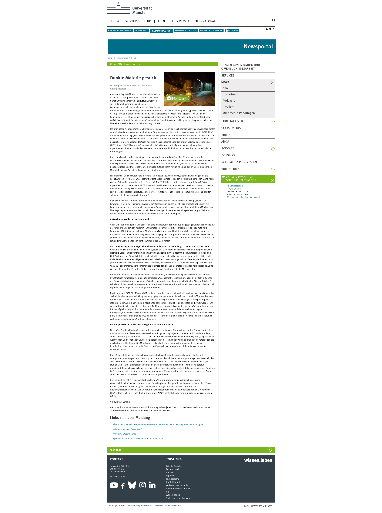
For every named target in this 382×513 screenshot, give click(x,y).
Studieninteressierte (119, 31)
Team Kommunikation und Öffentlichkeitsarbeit (240, 67)
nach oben (115, 450)
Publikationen (232, 121)
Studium (113, 21)
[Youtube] (114, 486)
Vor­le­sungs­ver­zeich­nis (177, 485)
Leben (161, 21)
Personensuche (173, 469)
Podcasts (228, 100)
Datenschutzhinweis (151, 506)
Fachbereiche (172, 479)
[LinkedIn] (152, 486)
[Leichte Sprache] (266, 29)
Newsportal (258, 47)
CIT (167, 492)
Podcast (227, 148)
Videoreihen (230, 169)
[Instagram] (142, 486)
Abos (225, 141)
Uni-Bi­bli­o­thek (173, 482)
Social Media (231, 128)
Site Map (120, 506)
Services (227, 75)
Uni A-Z (169, 473)
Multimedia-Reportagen (238, 113)
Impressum (133, 506)
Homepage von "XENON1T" (129, 429)
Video (225, 135)
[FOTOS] (189, 89)
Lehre (148, 21)
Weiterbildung (173, 495)
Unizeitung (229, 94)
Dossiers (228, 107)
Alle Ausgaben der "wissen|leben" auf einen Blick (139, 439)
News (133, 58)
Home (109, 58)
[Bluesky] (132, 486)
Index (112, 506)
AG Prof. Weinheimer (126, 434)
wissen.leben (258, 460)
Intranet (233, 31)
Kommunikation (121, 58)
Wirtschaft (141, 31)
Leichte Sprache (174, 466)
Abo (225, 88)
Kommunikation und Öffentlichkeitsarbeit (241, 179)
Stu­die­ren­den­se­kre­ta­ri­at (178, 489)
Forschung (131, 21)
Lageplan (170, 476)
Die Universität (180, 21)
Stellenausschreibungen (178, 498)
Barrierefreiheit (173, 506)
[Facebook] (123, 486)
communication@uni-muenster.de (245, 197)
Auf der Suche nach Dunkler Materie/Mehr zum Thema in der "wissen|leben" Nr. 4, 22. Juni (159, 425)
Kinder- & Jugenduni (211, 31)
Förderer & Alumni (186, 31)
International (205, 21)
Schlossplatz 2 (236, 186)
